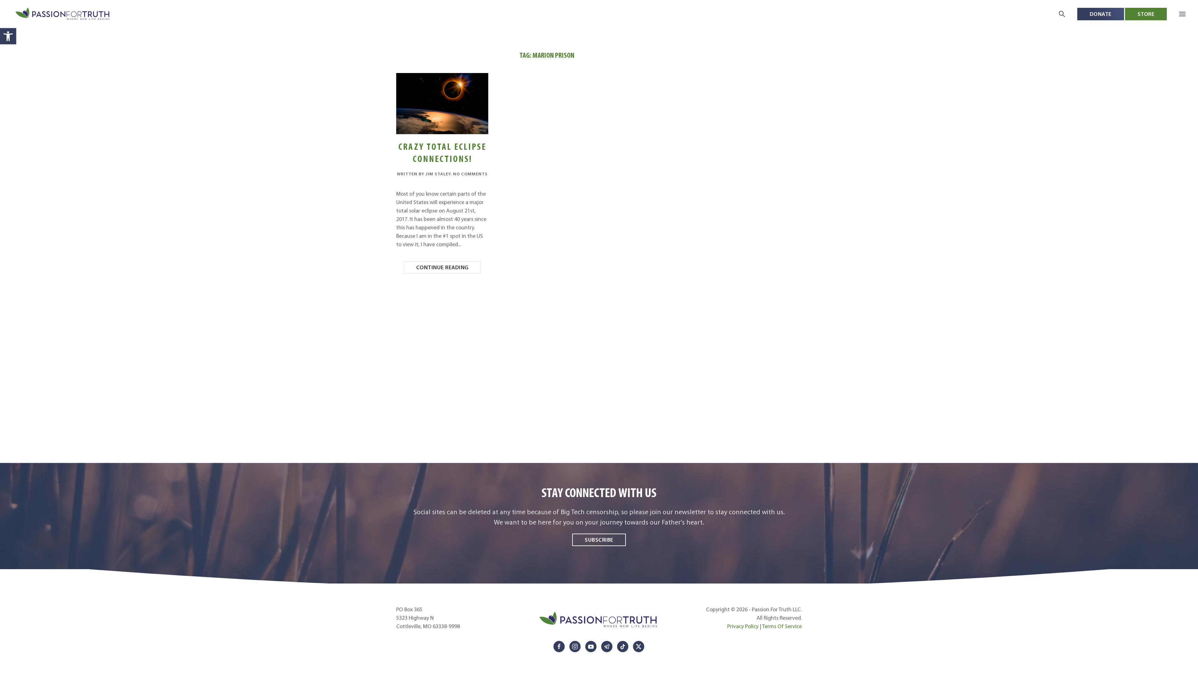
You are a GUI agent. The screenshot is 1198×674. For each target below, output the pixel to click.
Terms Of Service (782, 626)
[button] (8, 36)
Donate (1101, 13)
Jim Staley (438, 174)
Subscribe (599, 539)
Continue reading (442, 267)
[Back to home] (63, 14)
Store (1146, 13)
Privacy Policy (742, 626)
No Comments (470, 174)
